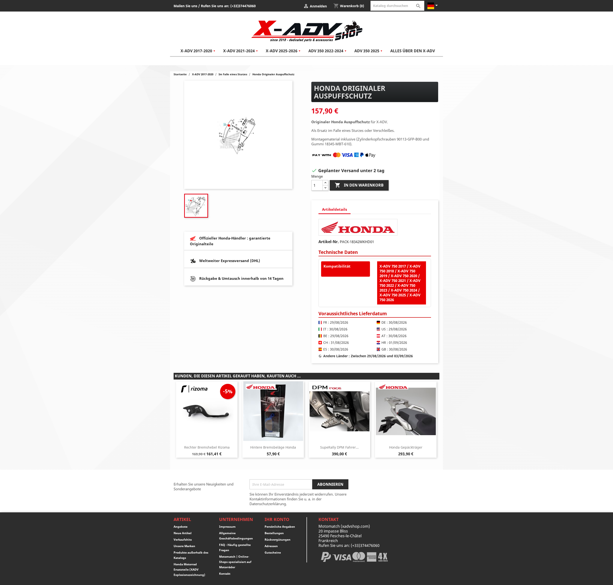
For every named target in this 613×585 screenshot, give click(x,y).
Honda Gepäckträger (405, 447)
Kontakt (224, 574)
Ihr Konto (277, 519)
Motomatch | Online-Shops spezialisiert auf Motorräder (235, 562)
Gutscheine (273, 552)
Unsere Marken (184, 546)
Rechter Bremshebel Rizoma (207, 447)
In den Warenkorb (359, 185)
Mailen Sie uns (185, 6)
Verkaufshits (183, 540)
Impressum (227, 527)
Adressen (271, 546)
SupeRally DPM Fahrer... (339, 447)
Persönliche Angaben (280, 527)
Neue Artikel (183, 533)
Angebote (180, 527)
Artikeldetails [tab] (334, 209)
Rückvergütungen (277, 540)
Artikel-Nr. (328, 241)
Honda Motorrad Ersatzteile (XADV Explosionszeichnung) (189, 569)
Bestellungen (274, 533)
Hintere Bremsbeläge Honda (273, 447)
